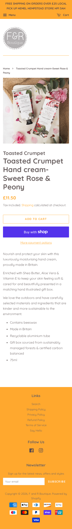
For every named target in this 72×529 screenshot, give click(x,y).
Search (36, 404)
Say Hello (36, 430)
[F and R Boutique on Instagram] (41, 451)
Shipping (27, 205)
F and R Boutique (40, 493)
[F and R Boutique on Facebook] (31, 451)
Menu (12, 15)
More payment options (36, 242)
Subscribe (57, 481)
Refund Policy (36, 420)
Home (6, 68)
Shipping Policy (36, 409)
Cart (65, 15)
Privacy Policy (36, 414)
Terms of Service (36, 425)
